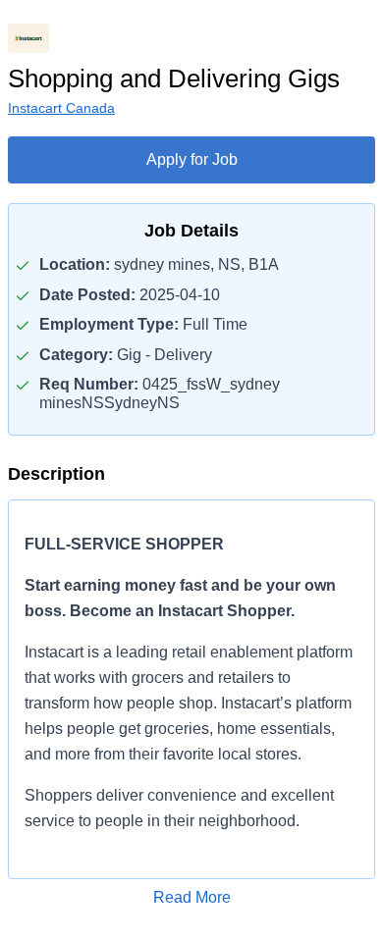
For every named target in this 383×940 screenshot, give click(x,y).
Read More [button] (192, 897)
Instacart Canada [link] (61, 108)
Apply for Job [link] (192, 159)
